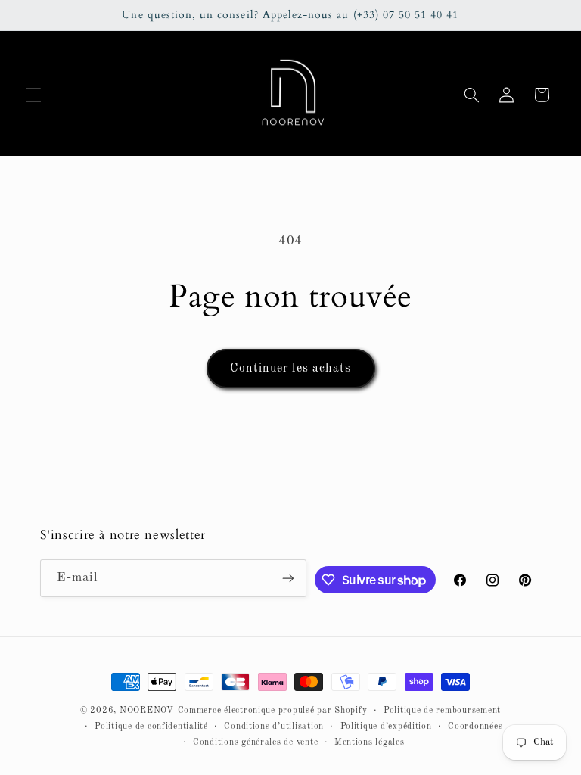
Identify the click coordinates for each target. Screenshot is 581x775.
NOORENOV (147, 710)
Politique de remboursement (442, 710)
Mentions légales (369, 742)
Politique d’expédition (386, 726)
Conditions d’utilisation (274, 726)
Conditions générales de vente (255, 742)
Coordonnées (475, 726)
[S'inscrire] (288, 577)
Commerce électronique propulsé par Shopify (273, 710)
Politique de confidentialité (151, 726)
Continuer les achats (290, 369)
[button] (33, 94)
